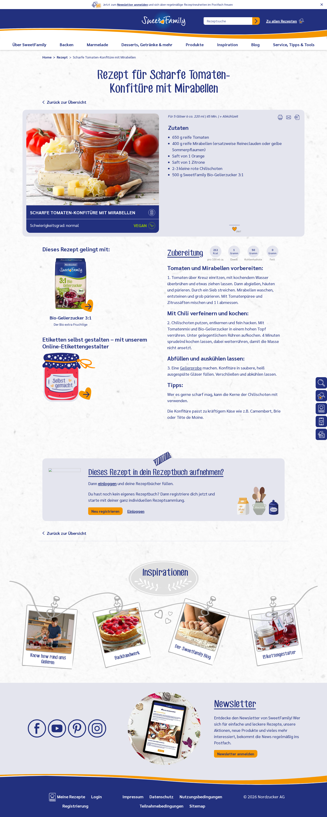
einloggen (107, 483)
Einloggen (135, 511)
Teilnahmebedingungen (161, 805)
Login (96, 796)
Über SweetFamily (29, 44)
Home (47, 57)
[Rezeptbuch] (321, 408)
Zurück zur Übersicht (66, 102)
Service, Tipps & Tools (294, 44)
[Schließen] (322, 4)
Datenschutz (161, 796)
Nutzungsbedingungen (201, 796)
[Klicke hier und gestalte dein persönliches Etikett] (68, 377)
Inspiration (227, 44)
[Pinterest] (77, 728)
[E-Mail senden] (288, 117)
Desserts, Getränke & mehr (146, 44)
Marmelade (97, 44)
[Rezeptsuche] (321, 395)
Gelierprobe (191, 367)
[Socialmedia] (321, 421)
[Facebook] (37, 728)
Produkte (195, 44)
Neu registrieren (105, 511)
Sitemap (197, 805)
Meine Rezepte (71, 796)
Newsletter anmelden (132, 4)
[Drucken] (280, 117)
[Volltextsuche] (321, 383)
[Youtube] (57, 728)
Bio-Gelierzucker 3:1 (71, 318)
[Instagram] (97, 728)
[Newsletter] (321, 434)
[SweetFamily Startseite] (163, 18)
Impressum (132, 796)
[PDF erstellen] (297, 117)
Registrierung (75, 805)
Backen (66, 44)
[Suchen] (256, 21)
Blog (255, 44)
